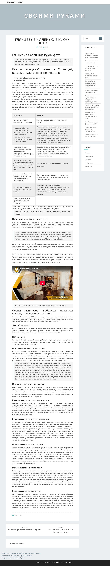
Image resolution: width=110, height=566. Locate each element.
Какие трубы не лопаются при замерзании (17, 556)
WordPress (59, 562)
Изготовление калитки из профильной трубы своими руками (92, 107)
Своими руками (15, 2)
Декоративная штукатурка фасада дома (91, 75)
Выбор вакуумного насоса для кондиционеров (91, 129)
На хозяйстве (89, 156)
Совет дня (88, 160)
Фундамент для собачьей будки (13, 558)
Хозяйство (88, 166)
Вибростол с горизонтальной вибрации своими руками (21, 553)
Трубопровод (89, 163)
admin (46, 47)
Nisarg (71, 562)
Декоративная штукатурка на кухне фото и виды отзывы (91, 55)
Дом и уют (19, 515)
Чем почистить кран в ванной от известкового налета (61, 530)
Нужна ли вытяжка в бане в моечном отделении (91, 68)
